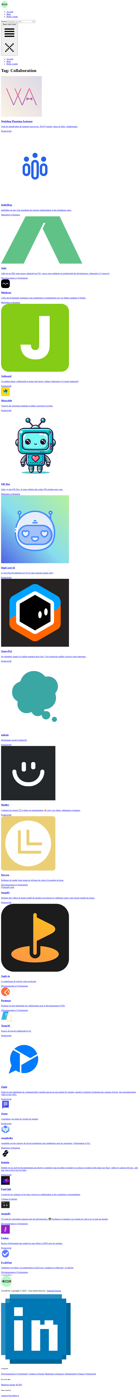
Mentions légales (8, 1385)
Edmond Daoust (54, 1291)
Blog (9, 14)
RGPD (19, 1385)
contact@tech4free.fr (10, 1395)
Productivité (91, 1374)
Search (4, 21)
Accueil (10, 12)
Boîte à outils (12, 16)
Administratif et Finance (74, 1374)
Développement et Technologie (14, 1374)
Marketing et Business (54, 1374)
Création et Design (36, 1374)
